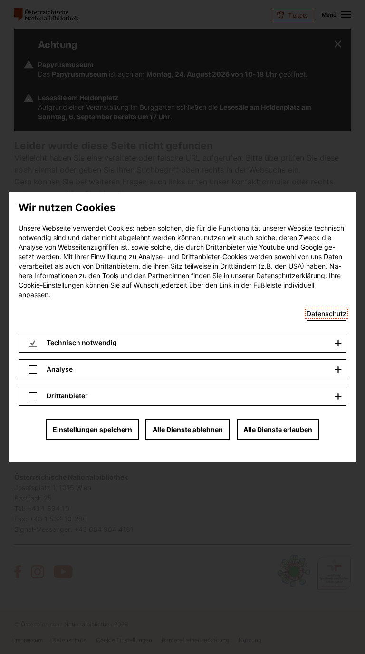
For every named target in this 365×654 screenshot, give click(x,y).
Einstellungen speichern (92, 429)
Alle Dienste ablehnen (188, 429)
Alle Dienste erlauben (277, 429)
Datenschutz (326, 313)
